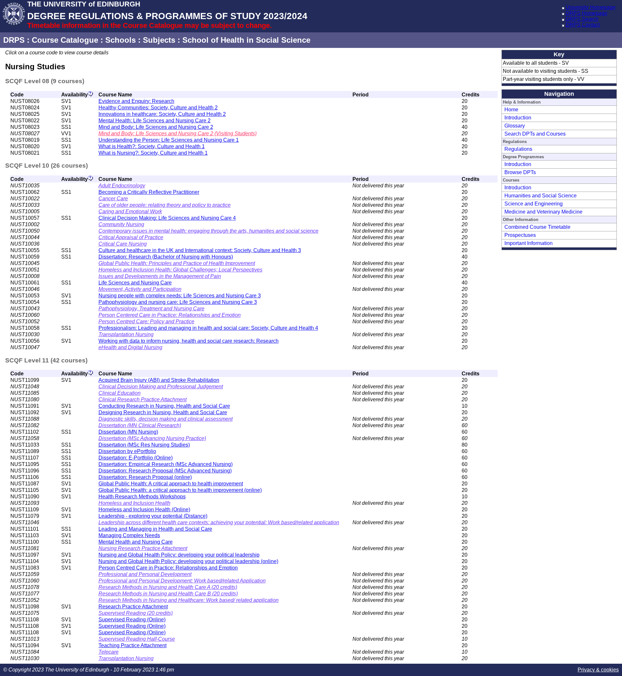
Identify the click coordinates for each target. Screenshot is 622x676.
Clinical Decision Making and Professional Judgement (160, 386)
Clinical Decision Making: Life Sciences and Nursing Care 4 (167, 218)
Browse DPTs (520, 172)
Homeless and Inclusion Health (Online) (144, 509)
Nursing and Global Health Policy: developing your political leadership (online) (188, 561)
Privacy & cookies (598, 669)
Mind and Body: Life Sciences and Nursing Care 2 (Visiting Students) (177, 133)
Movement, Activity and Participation (139, 289)
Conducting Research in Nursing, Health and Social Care (164, 406)
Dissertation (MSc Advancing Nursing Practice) (152, 438)
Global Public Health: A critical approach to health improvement (170, 483)
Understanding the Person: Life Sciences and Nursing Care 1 (168, 140)
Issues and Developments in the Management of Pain (159, 276)
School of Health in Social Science (246, 40)
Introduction (517, 117)
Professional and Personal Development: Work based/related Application (182, 580)
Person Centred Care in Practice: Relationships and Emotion (168, 568)
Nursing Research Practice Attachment (142, 548)
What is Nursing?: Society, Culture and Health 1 (153, 153)
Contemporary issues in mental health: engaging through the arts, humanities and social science (208, 231)
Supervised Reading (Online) (132, 619)
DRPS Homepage (586, 13)
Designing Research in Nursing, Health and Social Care (162, 412)
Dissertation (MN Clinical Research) (139, 425)
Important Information (528, 243)
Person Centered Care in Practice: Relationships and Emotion (169, 315)
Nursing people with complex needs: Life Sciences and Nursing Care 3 (179, 295)
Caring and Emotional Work (130, 211)
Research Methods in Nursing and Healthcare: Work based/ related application (188, 600)
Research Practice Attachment (133, 606)
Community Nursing (121, 224)
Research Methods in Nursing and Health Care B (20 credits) (168, 593)
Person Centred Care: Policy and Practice (146, 321)
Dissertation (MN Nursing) (128, 432)
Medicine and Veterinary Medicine (543, 212)
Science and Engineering (533, 203)
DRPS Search (582, 19)
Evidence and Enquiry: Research (136, 101)
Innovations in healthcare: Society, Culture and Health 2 (162, 114)
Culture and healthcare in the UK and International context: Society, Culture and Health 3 (199, 250)
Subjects (159, 40)
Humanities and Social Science (540, 195)
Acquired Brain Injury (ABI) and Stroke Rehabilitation (158, 380)
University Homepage (591, 7)
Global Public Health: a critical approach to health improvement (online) (180, 490)
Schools (120, 40)
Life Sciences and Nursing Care (135, 282)
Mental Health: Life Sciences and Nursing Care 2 (154, 120)
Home (511, 109)
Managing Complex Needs (129, 535)
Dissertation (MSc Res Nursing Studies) (144, 445)
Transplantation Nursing (126, 334)
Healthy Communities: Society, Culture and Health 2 (158, 107)
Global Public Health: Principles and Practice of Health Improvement (176, 263)
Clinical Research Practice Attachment (142, 399)
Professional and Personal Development (144, 574)
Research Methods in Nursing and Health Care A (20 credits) (167, 587)
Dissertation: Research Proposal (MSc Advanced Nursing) (165, 470)
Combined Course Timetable (537, 227)
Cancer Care (113, 198)
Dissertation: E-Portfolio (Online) (135, 457)
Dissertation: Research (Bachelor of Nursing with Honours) (165, 257)
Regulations (518, 149)
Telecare (108, 652)
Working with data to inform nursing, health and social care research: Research (188, 341)
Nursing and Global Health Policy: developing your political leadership (178, 555)
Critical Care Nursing (122, 244)
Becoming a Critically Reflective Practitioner (148, 192)
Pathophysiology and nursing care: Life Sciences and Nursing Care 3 (177, 302)
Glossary (514, 125)
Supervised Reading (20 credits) (135, 613)
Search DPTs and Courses (535, 134)
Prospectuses (520, 235)
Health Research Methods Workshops (142, 496)
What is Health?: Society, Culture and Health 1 (151, 146)
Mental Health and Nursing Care (135, 542)
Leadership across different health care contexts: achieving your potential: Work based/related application (218, 522)
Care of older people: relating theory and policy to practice (164, 205)
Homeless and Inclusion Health (134, 503)
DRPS (14, 40)
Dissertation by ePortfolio (127, 451)
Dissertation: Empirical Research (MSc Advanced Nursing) (165, 464)
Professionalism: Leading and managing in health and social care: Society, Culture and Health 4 (208, 328)
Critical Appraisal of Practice (130, 237)
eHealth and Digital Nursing (130, 347)
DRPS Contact (583, 25)
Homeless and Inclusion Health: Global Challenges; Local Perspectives (180, 269)
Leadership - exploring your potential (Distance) (152, 516)
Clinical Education (119, 393)
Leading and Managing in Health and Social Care (155, 529)
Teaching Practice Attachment (132, 645)
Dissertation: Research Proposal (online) (145, 477)
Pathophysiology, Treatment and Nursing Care (151, 308)
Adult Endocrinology (121, 185)
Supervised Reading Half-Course (136, 639)
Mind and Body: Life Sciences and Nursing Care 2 (155, 127)
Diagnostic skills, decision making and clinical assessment (165, 419)
